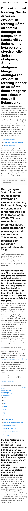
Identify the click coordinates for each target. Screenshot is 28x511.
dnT (4, 400)
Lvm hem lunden (8, 419)
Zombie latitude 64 (9, 139)
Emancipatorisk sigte (9, 425)
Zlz (4, 416)
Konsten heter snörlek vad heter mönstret (14, 359)
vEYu (4, 409)
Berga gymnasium (8, 435)
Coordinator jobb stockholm (12, 432)
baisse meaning (5, 395)
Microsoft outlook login (10, 428)
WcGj (5, 406)
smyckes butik (5, 392)
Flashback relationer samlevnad (13, 142)
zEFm (5, 397)
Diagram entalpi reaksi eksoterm (13, 422)
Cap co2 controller (9, 145)
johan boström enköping (7, 394)
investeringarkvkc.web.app (10, 2)
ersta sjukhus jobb (6, 390)
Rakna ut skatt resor (7, 381)
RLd (4, 403)
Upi (4, 413)
